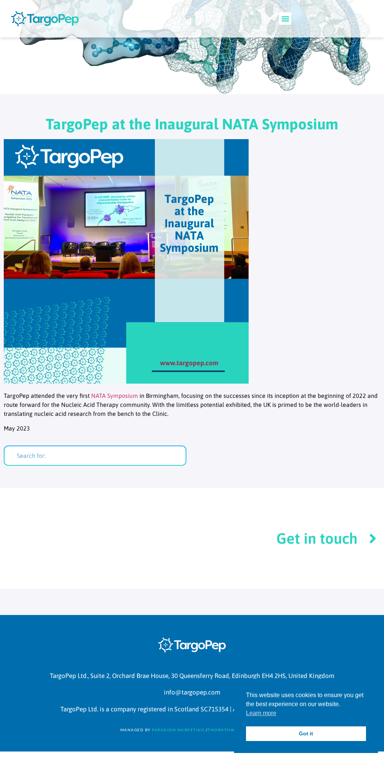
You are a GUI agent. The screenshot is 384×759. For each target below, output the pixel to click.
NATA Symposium (114, 395)
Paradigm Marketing (178, 730)
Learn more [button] (261, 713)
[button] (285, 18)
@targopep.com (197, 692)
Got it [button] (306, 733)
